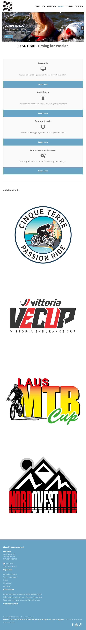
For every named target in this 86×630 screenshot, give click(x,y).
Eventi (60, 6)
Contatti (79, 6)
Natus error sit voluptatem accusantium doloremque (21, 600)
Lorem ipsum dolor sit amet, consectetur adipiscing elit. (22, 594)
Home (37, 6)
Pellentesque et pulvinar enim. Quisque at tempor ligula (22, 597)
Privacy (5, 580)
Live (43, 6)
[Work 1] (43, 235)
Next (82, 28)
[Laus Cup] (44, 401)
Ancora (8, 36)
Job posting (7, 583)
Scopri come (43, 84)
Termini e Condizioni (10, 577)
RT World (69, 6)
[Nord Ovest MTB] (44, 485)
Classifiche (51, 6)
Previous (3, 28)
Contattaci (6, 586)
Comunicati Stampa (10, 574)
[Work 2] (44, 318)
